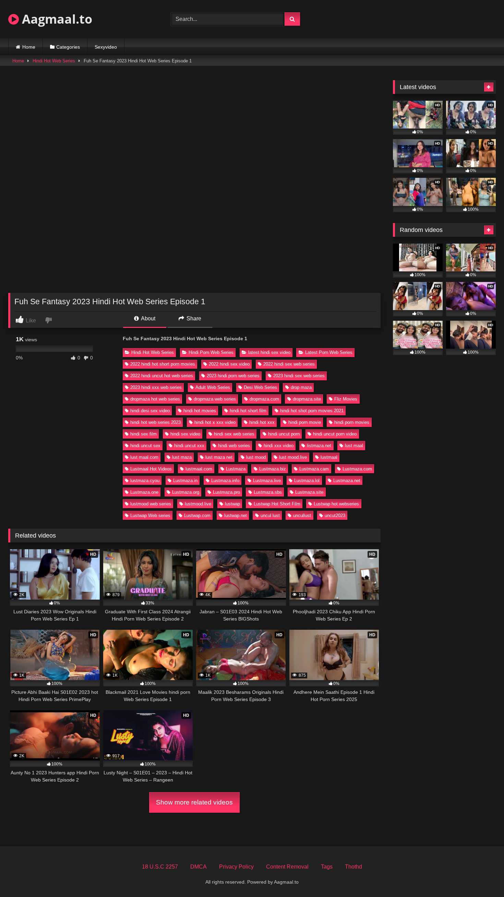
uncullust (302, 515)
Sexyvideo (106, 47)
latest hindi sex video (269, 352)
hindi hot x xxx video (215, 422)
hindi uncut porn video (335, 434)
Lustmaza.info (225, 480)
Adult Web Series (212, 387)
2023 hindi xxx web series (156, 387)
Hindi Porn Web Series (211, 352)
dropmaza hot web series (155, 399)
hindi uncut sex (145, 445)
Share (193, 318)
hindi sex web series (234, 434)
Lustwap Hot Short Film (277, 503)
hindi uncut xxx (189, 445)
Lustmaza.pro (226, 492)
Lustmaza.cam (314, 468)
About (147, 318)
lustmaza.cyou (144, 480)
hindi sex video (185, 434)
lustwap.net (235, 515)
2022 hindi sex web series (289, 364)
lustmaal (329, 457)
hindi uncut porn (284, 434)
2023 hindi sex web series (299, 375)
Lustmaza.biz (272, 468)
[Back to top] (482, 876)
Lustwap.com (197, 515)
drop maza (301, 387)
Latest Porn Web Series (328, 352)
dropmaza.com (264, 399)
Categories (68, 47)
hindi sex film (143, 434)
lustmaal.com (198, 468)
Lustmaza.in (185, 480)
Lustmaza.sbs (268, 492)
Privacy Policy (236, 867)
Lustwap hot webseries (336, 503)
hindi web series (234, 445)
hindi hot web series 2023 (155, 422)
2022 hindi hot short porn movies (162, 364)
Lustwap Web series (150, 515)
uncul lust (270, 515)
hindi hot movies (199, 410)
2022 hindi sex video (229, 364)
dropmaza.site (307, 399)
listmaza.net (319, 445)
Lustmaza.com (357, 468)
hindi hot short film (248, 410)
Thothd (353, 867)
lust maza (182, 457)
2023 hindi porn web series (233, 375)
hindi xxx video (278, 445)
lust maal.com (144, 457)
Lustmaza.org (185, 492)
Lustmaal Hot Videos (151, 468)
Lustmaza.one (144, 492)
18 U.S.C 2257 (160, 867)
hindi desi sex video (150, 410)
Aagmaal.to (55, 19)
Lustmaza (235, 468)
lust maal (354, 445)
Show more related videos (194, 802)
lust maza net (218, 457)
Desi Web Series (260, 387)
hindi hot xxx (262, 422)
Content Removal (287, 867)
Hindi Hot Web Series (54, 60)
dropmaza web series (215, 399)
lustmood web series (150, 503)
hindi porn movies (351, 422)
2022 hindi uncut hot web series (161, 375)
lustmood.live (198, 503)
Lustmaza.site (309, 492)
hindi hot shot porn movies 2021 (312, 410)
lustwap (232, 503)
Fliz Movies (345, 399)
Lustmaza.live (267, 480)
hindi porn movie (304, 422)
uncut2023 (335, 515)
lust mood (256, 457)
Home (28, 47)
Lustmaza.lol (307, 480)
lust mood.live (293, 457)
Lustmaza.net (346, 480)
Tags (327, 867)
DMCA (198, 867)
